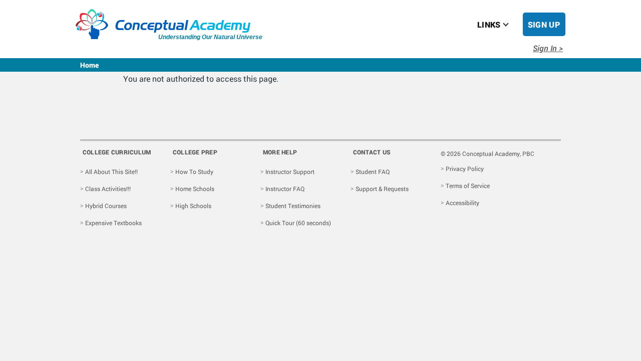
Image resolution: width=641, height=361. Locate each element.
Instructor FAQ (284, 189)
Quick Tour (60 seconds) (298, 223)
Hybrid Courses (106, 206)
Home (89, 65)
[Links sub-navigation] (512, 24)
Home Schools (194, 189)
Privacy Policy (465, 168)
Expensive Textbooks (113, 223)
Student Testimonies (292, 206)
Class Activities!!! (108, 189)
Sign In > (548, 48)
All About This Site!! (111, 171)
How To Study (194, 171)
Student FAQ (373, 171)
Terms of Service (468, 186)
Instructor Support (289, 171)
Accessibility (462, 203)
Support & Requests (382, 189)
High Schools (193, 206)
